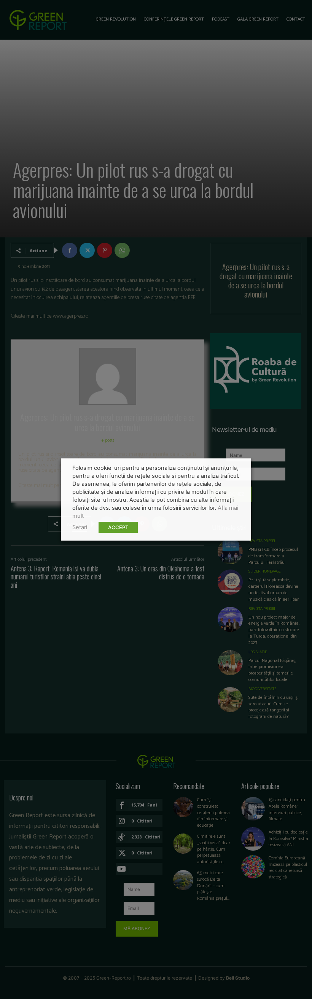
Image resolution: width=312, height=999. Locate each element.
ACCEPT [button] (118, 527)
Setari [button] (79, 527)
